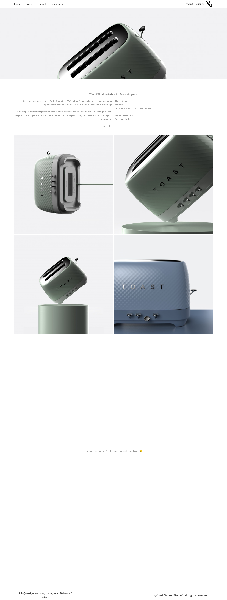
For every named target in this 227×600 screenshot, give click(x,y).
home (17, 4)
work (29, 4)
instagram (57, 4)
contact (42, 4)
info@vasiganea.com (31, 593)
